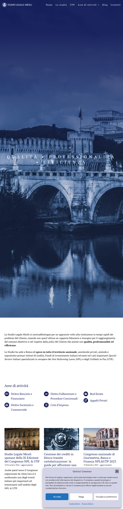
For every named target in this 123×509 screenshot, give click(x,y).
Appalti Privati (98, 400)
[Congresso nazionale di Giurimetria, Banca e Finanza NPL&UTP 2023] (101, 439)
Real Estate (96, 394)
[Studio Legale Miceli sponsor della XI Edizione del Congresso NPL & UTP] (21, 439)
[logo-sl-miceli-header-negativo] (17, 3)
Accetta (57, 496)
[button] (117, 471)
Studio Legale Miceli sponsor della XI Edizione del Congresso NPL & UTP (21, 457)
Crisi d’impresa (60, 405)
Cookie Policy (74, 504)
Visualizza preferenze (106, 496)
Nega (81, 496)
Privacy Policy (87, 504)
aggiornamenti (27, 465)
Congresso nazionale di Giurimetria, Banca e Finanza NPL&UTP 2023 (100, 457)
